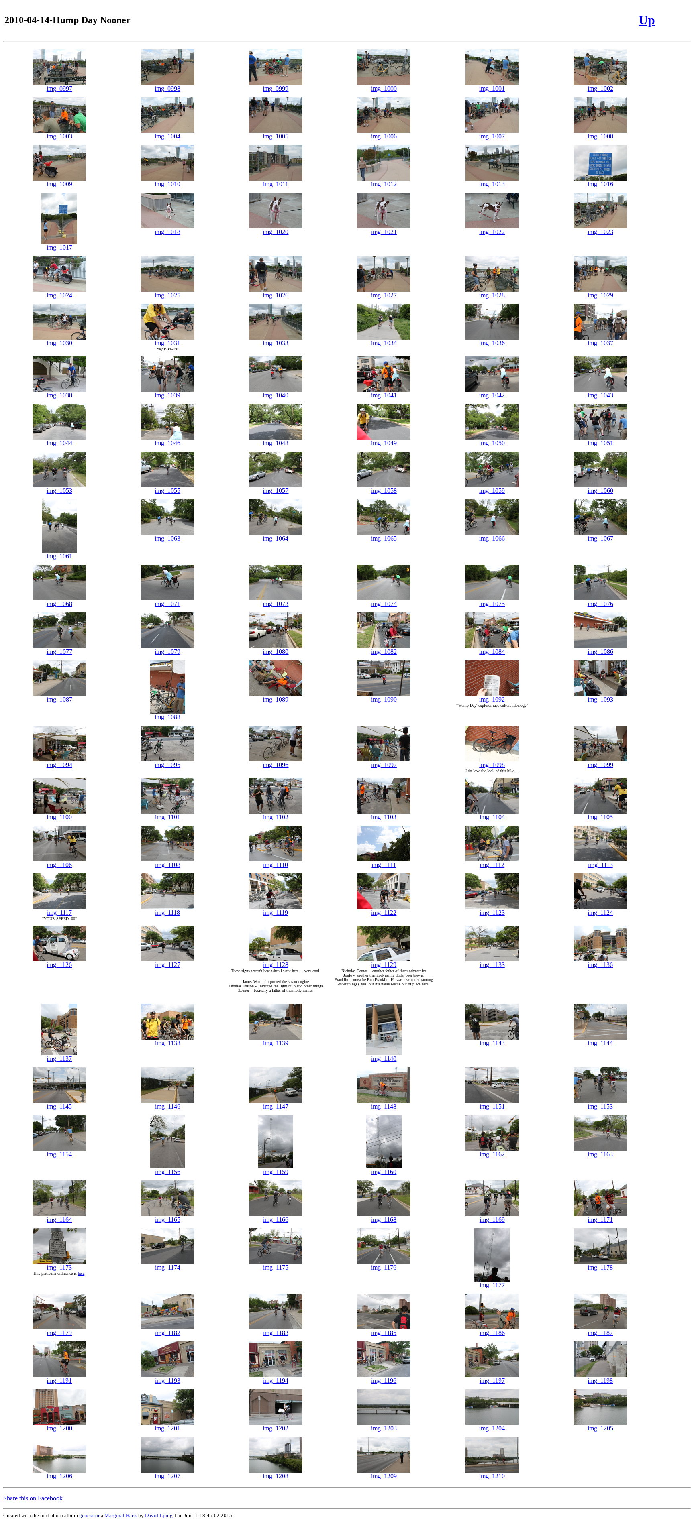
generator (89, 1515)
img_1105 (600, 817)
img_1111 (383, 864)
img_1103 (383, 817)
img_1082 (384, 651)
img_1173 (59, 1267)
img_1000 (384, 88)
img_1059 (492, 490)
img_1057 (275, 490)
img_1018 (167, 231)
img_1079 (167, 651)
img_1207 (167, 1476)
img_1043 (600, 395)
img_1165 (167, 1219)
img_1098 (492, 764)
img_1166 (275, 1219)
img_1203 (384, 1428)
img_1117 (59, 912)
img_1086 (600, 651)
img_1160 (383, 1171)
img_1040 (275, 395)
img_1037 (600, 343)
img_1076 (600, 603)
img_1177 (492, 1285)
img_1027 (384, 295)
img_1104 (492, 817)
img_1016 (600, 184)
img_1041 (384, 395)
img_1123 (492, 912)
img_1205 (600, 1428)
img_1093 (600, 699)
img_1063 (167, 538)
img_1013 (492, 184)
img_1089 (275, 699)
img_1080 (275, 651)
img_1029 (600, 295)
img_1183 (275, 1332)
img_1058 (384, 490)
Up (647, 20)
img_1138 (167, 1043)
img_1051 (600, 443)
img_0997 (59, 88)
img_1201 (167, 1428)
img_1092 (492, 699)
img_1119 (275, 912)
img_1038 (59, 395)
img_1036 (492, 343)
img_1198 (600, 1380)
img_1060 (600, 490)
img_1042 (492, 395)
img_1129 (383, 964)
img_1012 (384, 184)
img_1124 (600, 912)
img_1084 (492, 651)
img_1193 (167, 1380)
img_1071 (167, 603)
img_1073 (275, 603)
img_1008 (600, 136)
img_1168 (383, 1219)
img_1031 (167, 343)
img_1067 (600, 538)
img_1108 (167, 864)
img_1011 (275, 184)
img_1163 (600, 1154)
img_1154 (59, 1154)
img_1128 (275, 964)
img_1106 (59, 864)
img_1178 (600, 1267)
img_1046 (167, 443)
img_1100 (59, 817)
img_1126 (59, 964)
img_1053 (59, 490)
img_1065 (384, 538)
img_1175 (275, 1267)
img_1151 (492, 1106)
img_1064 (275, 538)
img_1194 (275, 1380)
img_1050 (492, 443)
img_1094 (59, 764)
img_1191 (59, 1380)
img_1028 (492, 295)
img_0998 (167, 88)
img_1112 (492, 864)
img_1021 (384, 231)
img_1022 (492, 231)
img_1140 (383, 1058)
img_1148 (383, 1106)
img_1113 (600, 864)
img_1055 (167, 490)
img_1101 (167, 817)
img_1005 (275, 136)
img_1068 (59, 603)
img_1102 (275, 817)
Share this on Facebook (33, 1498)
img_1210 (492, 1476)
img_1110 (275, 864)
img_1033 (275, 343)
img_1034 (384, 343)
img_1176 (383, 1267)
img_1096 (275, 764)
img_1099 (600, 764)
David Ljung (159, 1515)
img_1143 (492, 1043)
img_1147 (275, 1106)
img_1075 (492, 603)
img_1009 (59, 184)
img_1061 (59, 556)
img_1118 (167, 912)
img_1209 (384, 1476)
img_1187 (600, 1332)
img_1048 (275, 443)
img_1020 (275, 231)
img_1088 (167, 717)
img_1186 (492, 1332)
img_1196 (383, 1380)
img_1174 (167, 1267)
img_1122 (383, 912)
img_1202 (275, 1428)
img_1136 (600, 964)
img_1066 (492, 538)
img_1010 (167, 184)
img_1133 (492, 964)
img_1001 (492, 88)
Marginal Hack (120, 1515)
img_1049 (384, 443)
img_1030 (59, 343)
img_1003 (59, 136)
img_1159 (275, 1171)
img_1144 (600, 1043)
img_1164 (59, 1219)
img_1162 (492, 1154)
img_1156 (167, 1171)
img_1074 (384, 603)
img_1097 (384, 764)
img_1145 (59, 1106)
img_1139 (275, 1043)
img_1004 (167, 136)
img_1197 (492, 1380)
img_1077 (59, 651)
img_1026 (275, 295)
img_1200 (59, 1428)
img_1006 (384, 136)
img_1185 (383, 1332)
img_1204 (492, 1428)
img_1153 (600, 1106)
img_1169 (492, 1219)
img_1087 (59, 699)
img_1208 (275, 1476)
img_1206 (59, 1476)
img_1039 (167, 395)
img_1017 (59, 247)
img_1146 (167, 1106)
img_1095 (167, 764)
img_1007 (492, 136)
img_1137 (59, 1058)
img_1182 (167, 1332)
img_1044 (59, 443)
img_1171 (600, 1219)
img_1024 (59, 295)
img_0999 (275, 88)
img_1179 (59, 1332)
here (81, 1273)
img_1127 (167, 964)
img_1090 (384, 699)
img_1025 (167, 295)
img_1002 (600, 88)
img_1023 (600, 231)
